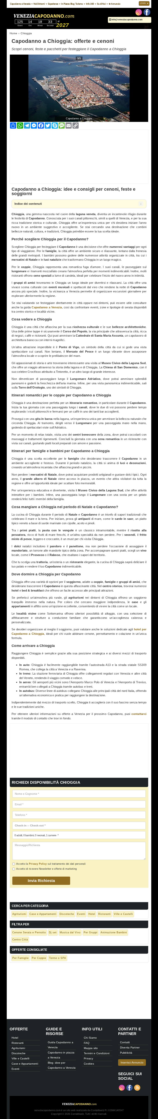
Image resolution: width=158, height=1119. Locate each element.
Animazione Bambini (114, 932)
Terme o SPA (57, 958)
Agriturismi (19, 914)
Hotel (91, 914)
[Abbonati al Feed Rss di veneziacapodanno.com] (137, 1087)
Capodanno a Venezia (47, 307)
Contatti (125, 1042)
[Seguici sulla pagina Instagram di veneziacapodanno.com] (138, 11)
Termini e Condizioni (96, 1053)
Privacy (88, 1058)
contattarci (138, 713)
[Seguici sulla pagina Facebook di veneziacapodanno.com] (147, 11)
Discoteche (67, 914)
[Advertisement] (79, 157)
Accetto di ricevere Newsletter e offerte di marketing (46, 868)
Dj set (53, 932)
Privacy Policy (38, 863)
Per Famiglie (20, 958)
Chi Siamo (90, 1037)
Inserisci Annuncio (132, 1062)
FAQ (86, 1042)
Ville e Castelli (123, 914)
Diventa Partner (130, 1047)
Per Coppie (39, 958)
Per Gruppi (90, 932)
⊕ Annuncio (114, 3)
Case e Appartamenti (42, 914)
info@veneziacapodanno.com (127, 19)
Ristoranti (104, 914)
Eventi (81, 914)
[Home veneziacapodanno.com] (55, 15)
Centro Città (20, 939)
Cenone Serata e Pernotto (29, 932)
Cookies (89, 1063)
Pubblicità (126, 1052)
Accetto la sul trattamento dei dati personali (51, 863)
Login (143, 3)
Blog (72, 3)
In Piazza (65, 3)
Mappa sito (91, 1048)
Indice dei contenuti (28, 203)
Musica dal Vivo (70, 932)
